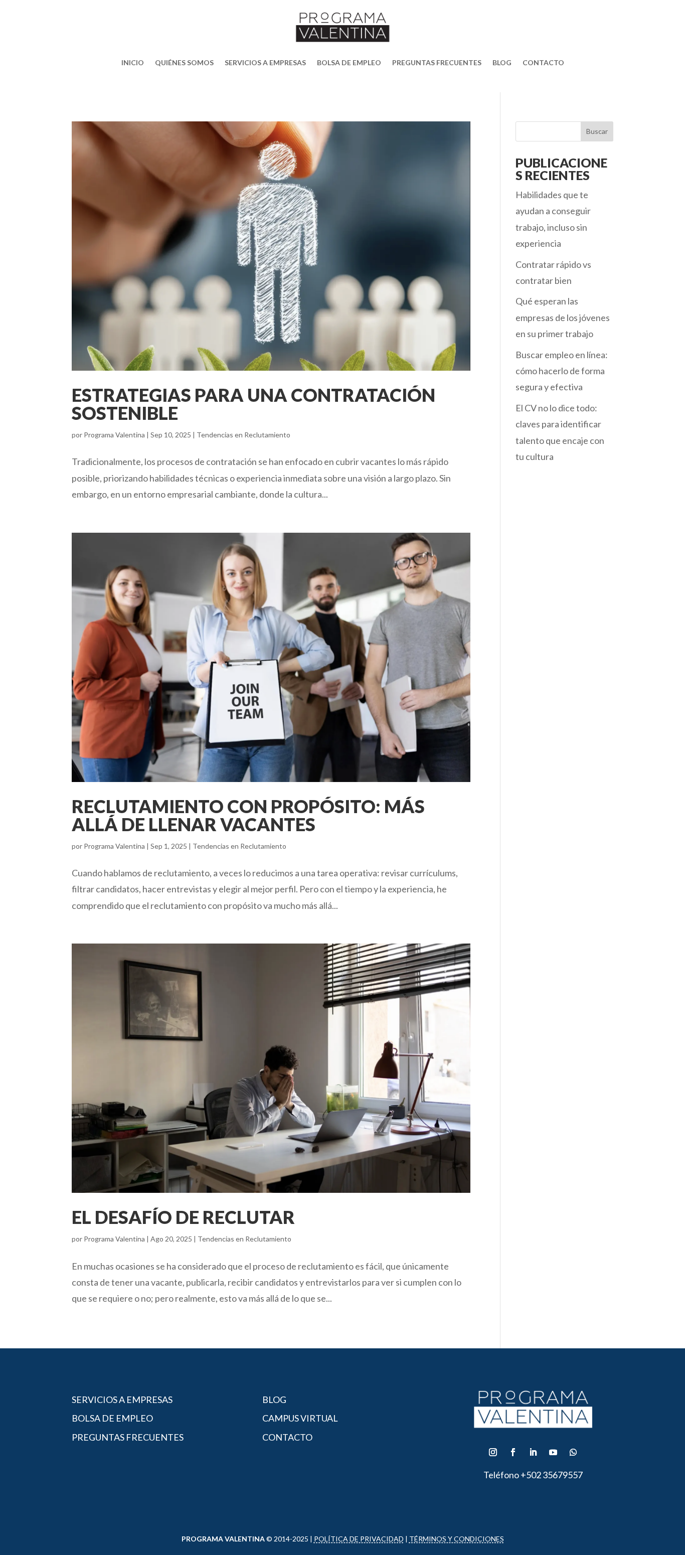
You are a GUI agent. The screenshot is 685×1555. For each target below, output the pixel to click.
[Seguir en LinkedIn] (533, 1452)
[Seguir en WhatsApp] (573, 1452)
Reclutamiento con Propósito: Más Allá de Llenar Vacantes (248, 815)
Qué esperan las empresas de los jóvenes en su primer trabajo (563, 317)
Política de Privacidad (359, 1538)
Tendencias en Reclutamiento (243, 434)
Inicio (132, 62)
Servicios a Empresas (265, 62)
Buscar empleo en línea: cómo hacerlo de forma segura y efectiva (562, 371)
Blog (501, 62)
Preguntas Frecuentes (436, 62)
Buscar (597, 131)
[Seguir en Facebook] (513, 1452)
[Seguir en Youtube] (553, 1452)
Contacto (543, 62)
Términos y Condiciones (456, 1538)
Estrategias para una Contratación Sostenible (253, 404)
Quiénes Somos (184, 62)
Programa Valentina (114, 434)
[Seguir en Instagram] (493, 1452)
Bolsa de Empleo (349, 62)
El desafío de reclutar (183, 1217)
